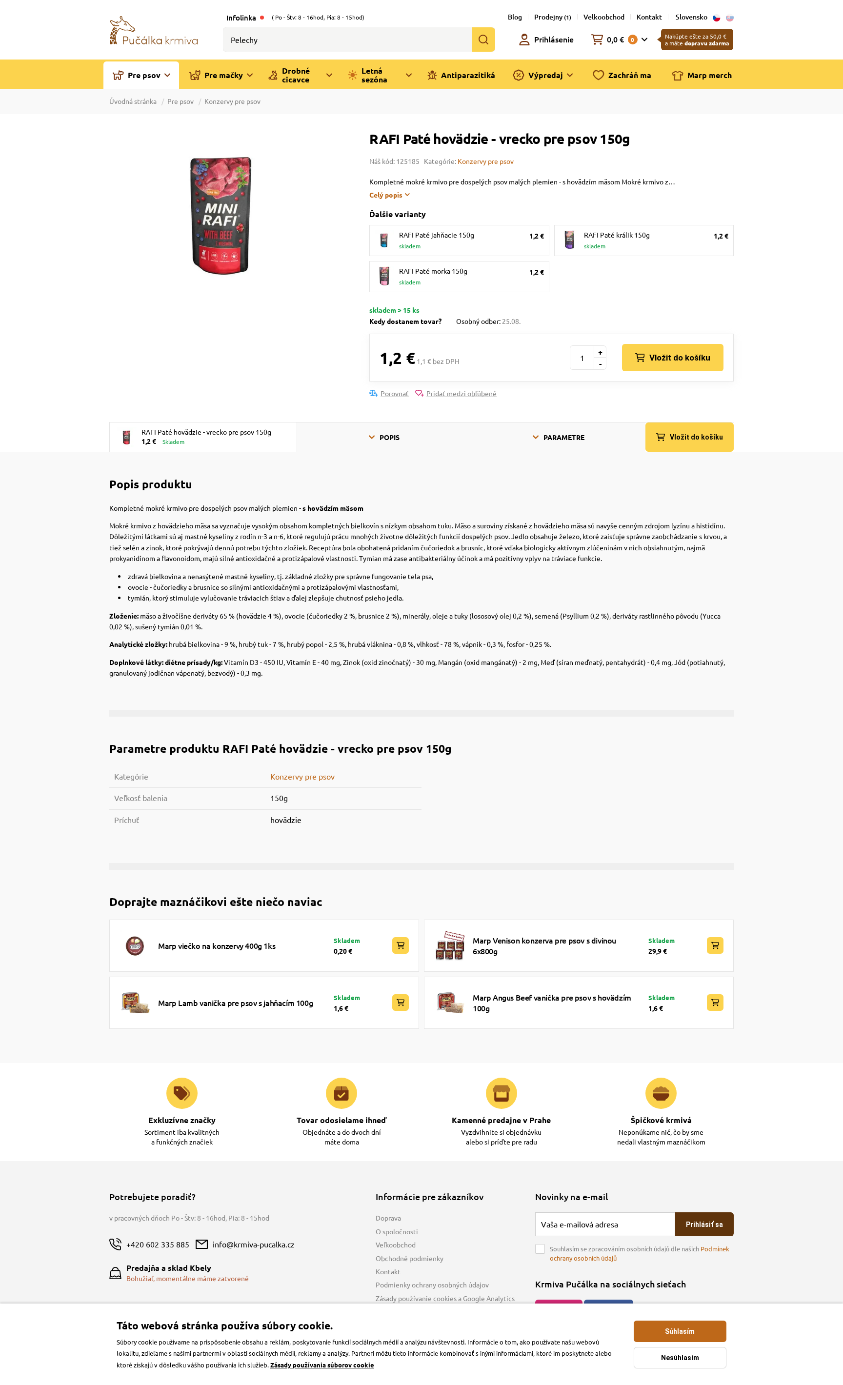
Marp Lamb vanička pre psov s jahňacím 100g (235, 1002)
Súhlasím (680, 1331)
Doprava (388, 1217)
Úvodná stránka (133, 101)
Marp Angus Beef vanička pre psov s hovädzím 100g (552, 1002)
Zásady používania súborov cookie (322, 1365)
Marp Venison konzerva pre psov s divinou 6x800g (544, 945)
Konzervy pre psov (232, 101)
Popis (390, 437)
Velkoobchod (603, 16)
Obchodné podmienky (409, 1258)
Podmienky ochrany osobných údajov (432, 1284)
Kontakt (649, 16)
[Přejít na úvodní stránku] (154, 29)
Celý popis (385, 194)
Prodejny (552, 16)
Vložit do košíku (679, 357)
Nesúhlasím (680, 1358)
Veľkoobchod (396, 1244)
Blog (515, 16)
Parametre (563, 437)
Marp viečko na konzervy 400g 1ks (216, 945)
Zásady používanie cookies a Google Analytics (445, 1298)
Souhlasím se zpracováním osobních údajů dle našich (639, 1253)
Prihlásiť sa (704, 1224)
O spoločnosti (397, 1231)
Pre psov (180, 101)
